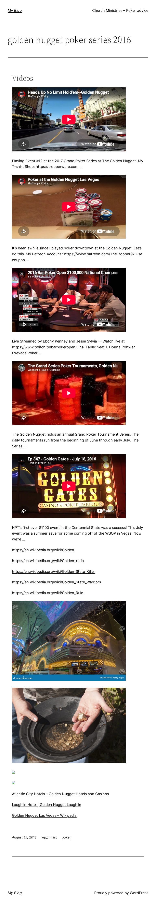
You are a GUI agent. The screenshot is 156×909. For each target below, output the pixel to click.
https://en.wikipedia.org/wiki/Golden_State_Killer (53, 571)
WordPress (139, 893)
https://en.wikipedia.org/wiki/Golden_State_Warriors (56, 582)
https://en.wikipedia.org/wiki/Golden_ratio (48, 561)
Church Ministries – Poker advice (120, 10)
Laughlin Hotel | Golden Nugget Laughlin (46, 804)
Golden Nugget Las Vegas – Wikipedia (44, 815)
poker (66, 837)
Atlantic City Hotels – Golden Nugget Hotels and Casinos (60, 794)
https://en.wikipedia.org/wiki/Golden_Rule (47, 593)
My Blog (15, 10)
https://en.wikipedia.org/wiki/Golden (43, 550)
